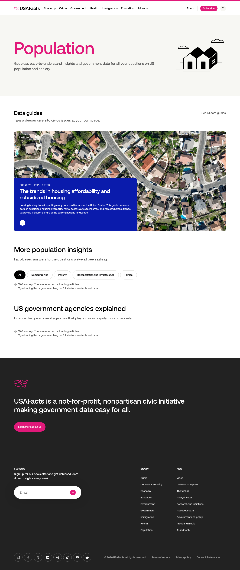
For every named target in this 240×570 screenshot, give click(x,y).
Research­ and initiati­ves (190, 504)
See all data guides (214, 113)
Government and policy (190, 517)
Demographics (39, 274)
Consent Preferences (208, 557)
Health (94, 8)
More (141, 8)
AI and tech (183, 530)
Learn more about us (29, 426)
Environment (148, 504)
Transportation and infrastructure (95, 274)
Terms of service (161, 557)
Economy (50, 8)
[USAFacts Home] (27, 8)
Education (127, 8)
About (190, 8)
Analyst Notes (184, 497)
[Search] (223, 8)
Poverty (62, 274)
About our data (185, 510)
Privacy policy (183, 557)
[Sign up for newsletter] (73, 492)
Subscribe (209, 8)
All (19, 274)
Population (147, 530)
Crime (63, 8)
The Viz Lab (183, 491)
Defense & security (151, 484)
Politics (128, 274)
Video (180, 478)
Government (78, 8)
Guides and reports (187, 484)
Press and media (186, 523)
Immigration (110, 8)
